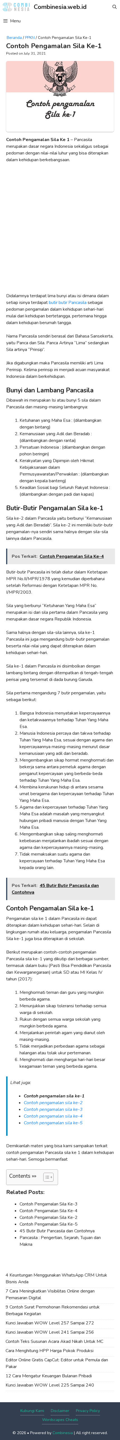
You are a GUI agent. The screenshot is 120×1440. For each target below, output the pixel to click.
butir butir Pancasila (68, 302)
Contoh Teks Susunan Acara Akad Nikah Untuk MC (54, 1341)
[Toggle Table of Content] (45, 1177)
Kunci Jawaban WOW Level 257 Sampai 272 (50, 1323)
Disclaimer (60, 1410)
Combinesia (62, 1433)
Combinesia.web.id (60, 7)
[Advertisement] (60, 230)
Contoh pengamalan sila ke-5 (53, 1123)
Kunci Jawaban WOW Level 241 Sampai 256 (50, 1332)
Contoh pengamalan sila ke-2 (53, 1103)
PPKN (30, 37)
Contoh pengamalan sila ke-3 (53, 1109)
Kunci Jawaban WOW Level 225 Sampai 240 (50, 1385)
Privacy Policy (88, 1410)
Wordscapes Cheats (60, 1419)
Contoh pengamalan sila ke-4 (53, 1116)
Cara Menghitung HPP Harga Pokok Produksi (49, 1351)
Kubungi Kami (32, 1410)
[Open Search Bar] (114, 7)
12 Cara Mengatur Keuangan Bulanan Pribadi (49, 1376)
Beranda (14, 37)
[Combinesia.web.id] (17, 7)
